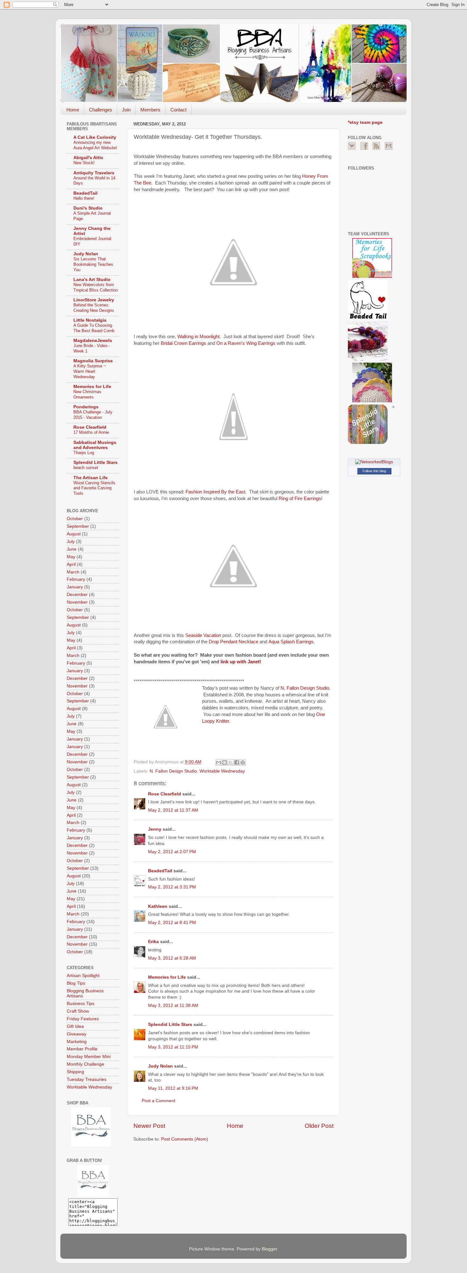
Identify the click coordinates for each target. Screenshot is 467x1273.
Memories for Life (167, 977)
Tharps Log (83, 452)
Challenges (100, 109)
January (75, 587)
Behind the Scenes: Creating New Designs (93, 308)
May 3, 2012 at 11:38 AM (173, 1005)
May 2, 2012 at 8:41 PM (172, 922)
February (76, 579)
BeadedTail (160, 870)
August (74, 534)
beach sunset (85, 467)
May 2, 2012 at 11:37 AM (173, 810)
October (75, 518)
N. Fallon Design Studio (305, 688)
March (73, 572)
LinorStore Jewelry (93, 300)
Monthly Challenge (85, 1064)
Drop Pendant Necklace (233, 641)
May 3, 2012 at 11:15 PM (173, 1047)
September (78, 526)
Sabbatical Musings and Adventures (94, 445)
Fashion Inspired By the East (215, 491)
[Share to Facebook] (237, 762)
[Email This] (218, 762)
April (71, 564)
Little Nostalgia (89, 320)
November (77, 602)
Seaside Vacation (203, 635)
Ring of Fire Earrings (300, 498)
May (71, 556)
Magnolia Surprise (93, 360)
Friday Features (83, 1018)
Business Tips (80, 1003)
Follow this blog (374, 471)
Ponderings (85, 407)
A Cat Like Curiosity (94, 137)
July (71, 541)
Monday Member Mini (89, 1056)
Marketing (77, 1041)
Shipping (75, 1071)
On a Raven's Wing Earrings (245, 343)
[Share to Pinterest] (243, 762)
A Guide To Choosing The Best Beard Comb (93, 328)
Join (126, 109)
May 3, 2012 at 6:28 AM (172, 958)
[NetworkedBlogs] (374, 461)
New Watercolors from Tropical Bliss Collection (95, 287)
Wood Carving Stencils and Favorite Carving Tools (94, 488)
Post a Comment (158, 1100)
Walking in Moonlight (198, 336)
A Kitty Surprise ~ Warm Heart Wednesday (89, 371)
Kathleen (157, 906)
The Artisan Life (90, 477)
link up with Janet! (240, 661)
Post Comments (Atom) (184, 1139)
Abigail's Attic (88, 157)
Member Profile (82, 1049)
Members (150, 109)
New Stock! (84, 162)
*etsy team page (365, 122)
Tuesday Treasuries (86, 1079)
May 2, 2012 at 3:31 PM (172, 887)
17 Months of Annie (91, 432)
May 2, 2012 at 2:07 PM (172, 851)
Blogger (269, 1249)
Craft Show (78, 1011)
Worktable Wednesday (222, 771)
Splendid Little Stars (170, 1024)
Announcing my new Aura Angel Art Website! (95, 145)
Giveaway (76, 1034)
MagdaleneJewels (92, 340)
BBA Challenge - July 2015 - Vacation (92, 415)
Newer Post (149, 1125)
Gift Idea (75, 1026)
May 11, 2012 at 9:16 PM (173, 1088)
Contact (178, 109)
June (72, 549)
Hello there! (83, 198)
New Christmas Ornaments (87, 394)
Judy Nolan (160, 1066)
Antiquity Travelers (93, 173)
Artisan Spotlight (83, 975)
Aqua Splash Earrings (291, 641)
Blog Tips (76, 983)
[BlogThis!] (224, 762)
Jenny (154, 829)
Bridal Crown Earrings (183, 343)
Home (72, 109)
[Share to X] (230, 762)
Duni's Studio (88, 208)
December (77, 594)
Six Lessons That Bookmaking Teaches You (93, 264)
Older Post (319, 1125)
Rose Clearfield (164, 794)
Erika (154, 941)
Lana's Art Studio (92, 279)
